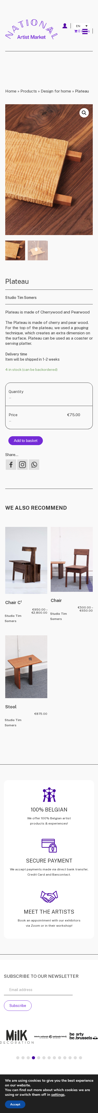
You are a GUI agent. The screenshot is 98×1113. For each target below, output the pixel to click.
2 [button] (23, 1057)
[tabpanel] (25, 1037)
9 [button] (59, 1057)
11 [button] (70, 1057)
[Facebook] (11, 464)
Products (28, 91)
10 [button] (64, 1057)
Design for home (56, 91)
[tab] (17, 1057)
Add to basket (25, 440)
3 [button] (28, 1057)
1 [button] (17, 1057)
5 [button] (38, 1057)
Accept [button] (15, 1104)
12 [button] (75, 1057)
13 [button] (80, 1057)
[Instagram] (22, 464)
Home (10, 91)
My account (64, 25)
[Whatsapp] (34, 464)
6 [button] (43, 1057)
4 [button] (33, 1057)
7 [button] (49, 1057)
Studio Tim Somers (21, 298)
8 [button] (54, 1057)
